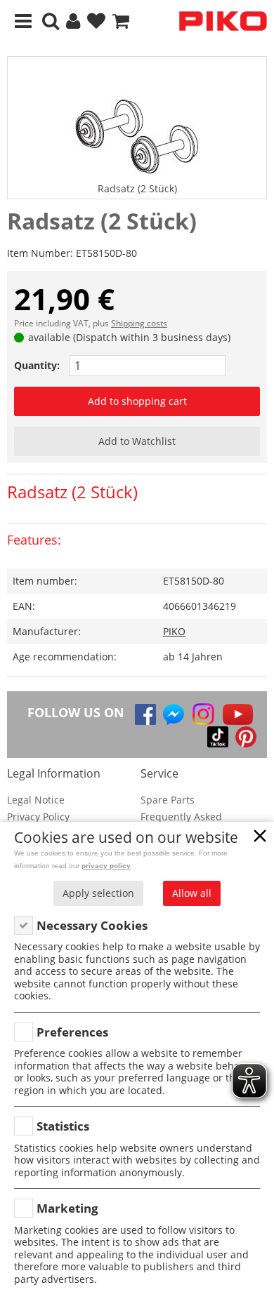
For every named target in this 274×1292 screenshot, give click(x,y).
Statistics (63, 1126)
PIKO (174, 631)
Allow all (191, 893)
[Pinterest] (245, 736)
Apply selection (98, 893)
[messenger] (173, 714)
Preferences (72, 1032)
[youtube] (238, 714)
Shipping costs (139, 323)
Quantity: (37, 365)
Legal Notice (36, 799)
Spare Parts (168, 799)
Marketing (67, 1208)
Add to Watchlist (137, 441)
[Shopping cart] (121, 21)
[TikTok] (217, 736)
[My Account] (73, 21)
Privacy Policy (38, 816)
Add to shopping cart (137, 401)
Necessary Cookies (92, 925)
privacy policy (106, 866)
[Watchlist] (96, 21)
